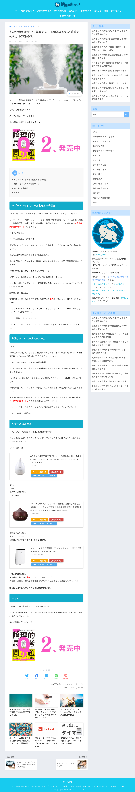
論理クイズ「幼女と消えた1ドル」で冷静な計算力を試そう (110, 32)
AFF (74, 688)
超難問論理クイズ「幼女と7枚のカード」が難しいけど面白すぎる (110, 48)
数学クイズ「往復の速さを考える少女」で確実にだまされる (110, 89)
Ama (81, 688)
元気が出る (73, 11)
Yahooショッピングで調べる (44, 475)
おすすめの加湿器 (21, 188)
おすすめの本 (86, 11)
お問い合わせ (116, 11)
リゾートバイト (99, 170)
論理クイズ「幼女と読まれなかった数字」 (110, 71)
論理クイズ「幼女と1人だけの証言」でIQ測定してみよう (110, 56)
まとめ (17, 192)
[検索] (126, 114)
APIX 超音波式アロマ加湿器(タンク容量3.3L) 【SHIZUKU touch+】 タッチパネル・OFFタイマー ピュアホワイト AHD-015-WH (55, 459)
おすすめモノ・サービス (73, 684)
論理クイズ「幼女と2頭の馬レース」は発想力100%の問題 (110, 351)
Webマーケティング (101, 141)
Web (95, 132)
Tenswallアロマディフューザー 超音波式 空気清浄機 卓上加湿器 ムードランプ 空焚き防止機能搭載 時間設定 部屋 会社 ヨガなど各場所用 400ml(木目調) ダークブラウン (56, 507)
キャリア (97, 160)
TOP (15, 11)
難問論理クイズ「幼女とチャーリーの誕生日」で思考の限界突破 (110, 335)
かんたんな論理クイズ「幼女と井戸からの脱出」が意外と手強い (110, 343)
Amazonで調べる (40, 472)
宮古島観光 (98, 179)
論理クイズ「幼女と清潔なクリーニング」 (110, 83)
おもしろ (97, 11)
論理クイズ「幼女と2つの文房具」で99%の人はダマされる (110, 40)
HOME (69, 782)
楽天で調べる (56, 472)
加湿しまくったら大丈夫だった (26, 184)
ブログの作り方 (60, 11)
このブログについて (67, 16)
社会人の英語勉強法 (101, 198)
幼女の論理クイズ (27, 11)
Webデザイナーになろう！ (104, 137)
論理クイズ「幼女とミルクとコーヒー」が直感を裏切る (110, 97)
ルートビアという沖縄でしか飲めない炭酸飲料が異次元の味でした (110, 64)
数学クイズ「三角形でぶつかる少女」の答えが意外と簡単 (110, 77)
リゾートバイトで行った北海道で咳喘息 (30, 180)
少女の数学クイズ (44, 11)
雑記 (106, 11)
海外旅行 (97, 193)
